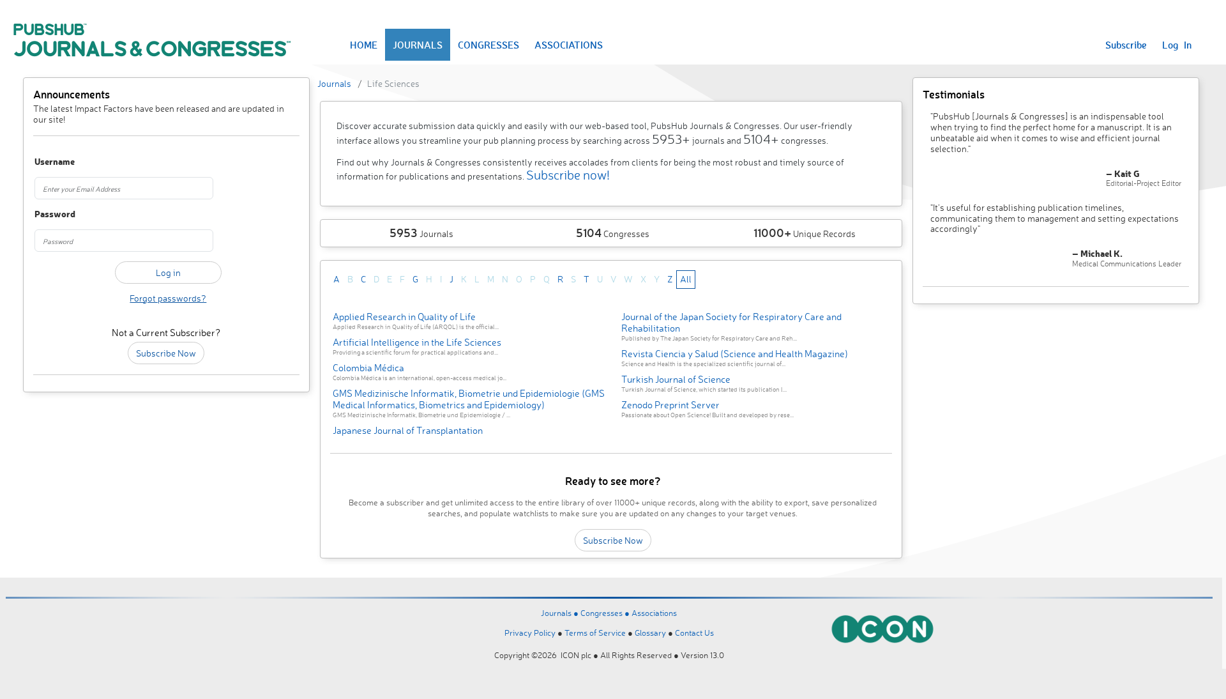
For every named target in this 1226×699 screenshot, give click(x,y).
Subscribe (1126, 44)
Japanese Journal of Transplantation (408, 430)
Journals (334, 83)
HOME (363, 44)
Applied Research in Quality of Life (404, 317)
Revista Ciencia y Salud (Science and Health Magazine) (734, 354)
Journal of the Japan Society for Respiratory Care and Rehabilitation (731, 322)
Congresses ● (606, 613)
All (686, 278)
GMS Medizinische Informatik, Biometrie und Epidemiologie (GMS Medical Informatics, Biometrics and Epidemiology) (469, 399)
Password (54, 214)
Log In (1177, 44)
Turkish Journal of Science (675, 379)
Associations (654, 613)
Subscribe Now (166, 353)
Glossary (650, 632)
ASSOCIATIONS (568, 44)
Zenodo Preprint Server (670, 405)
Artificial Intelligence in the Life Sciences (417, 342)
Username (54, 162)
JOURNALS (418, 44)
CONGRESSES (488, 44)
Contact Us (694, 632)
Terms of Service (595, 632)
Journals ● (560, 613)
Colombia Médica (368, 368)
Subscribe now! (568, 175)
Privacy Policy (530, 632)
